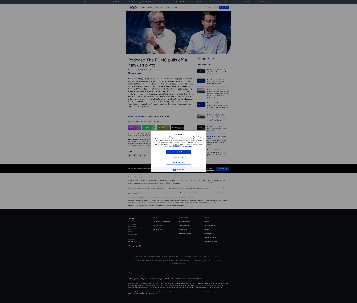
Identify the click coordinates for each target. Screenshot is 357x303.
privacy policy (188, 146)
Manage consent (178, 162)
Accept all (178, 152)
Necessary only (178, 157)
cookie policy (176, 146)
